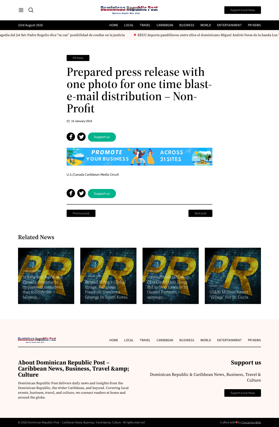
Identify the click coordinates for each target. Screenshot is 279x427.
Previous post (81, 213)
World (205, 25)
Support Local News (242, 10)
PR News (254, 25)
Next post (200, 213)
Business (186, 25)
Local (129, 25)
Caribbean (165, 25)
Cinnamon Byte (251, 422)
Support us (102, 137)
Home (113, 25)
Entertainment (229, 25)
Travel (145, 25)
